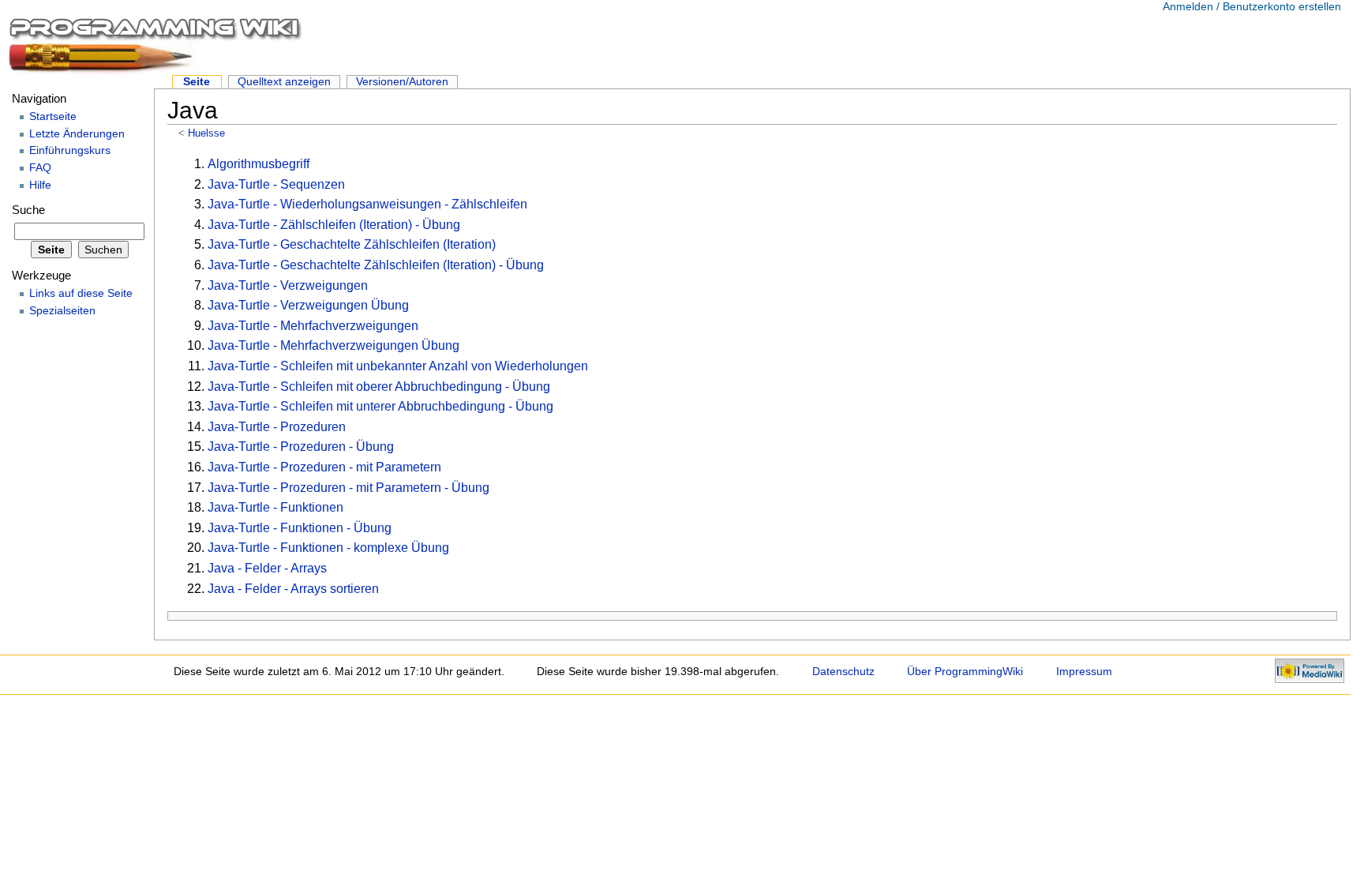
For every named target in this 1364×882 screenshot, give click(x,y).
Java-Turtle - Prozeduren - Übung (301, 446)
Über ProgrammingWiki (965, 671)
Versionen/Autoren (402, 82)
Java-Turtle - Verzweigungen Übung (308, 305)
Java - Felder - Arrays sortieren (293, 588)
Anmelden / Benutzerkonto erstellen (1252, 6)
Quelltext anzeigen (284, 82)
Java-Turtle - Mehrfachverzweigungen (313, 325)
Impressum (1084, 671)
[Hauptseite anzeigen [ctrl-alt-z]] (154, 43)
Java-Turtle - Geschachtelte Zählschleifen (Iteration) (352, 244)
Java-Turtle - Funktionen (275, 507)
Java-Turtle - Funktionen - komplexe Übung (328, 547)
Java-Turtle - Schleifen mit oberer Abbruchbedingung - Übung (379, 386)
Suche (28, 210)
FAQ (40, 167)
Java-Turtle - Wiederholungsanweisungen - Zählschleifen (367, 204)
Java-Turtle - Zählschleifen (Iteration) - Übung (334, 224)
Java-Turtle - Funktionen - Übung (300, 528)
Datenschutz (843, 671)
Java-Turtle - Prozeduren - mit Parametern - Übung (348, 487)
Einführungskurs (70, 150)
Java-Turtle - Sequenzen (276, 184)
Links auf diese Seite (81, 293)
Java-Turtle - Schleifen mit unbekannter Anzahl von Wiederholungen (398, 366)
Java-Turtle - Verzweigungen (288, 285)
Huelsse (206, 133)
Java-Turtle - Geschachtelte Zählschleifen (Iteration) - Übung (376, 265)
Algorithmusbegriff (258, 164)
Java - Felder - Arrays (267, 568)
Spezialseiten (62, 310)
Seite (196, 82)
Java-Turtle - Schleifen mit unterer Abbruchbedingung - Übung (380, 406)
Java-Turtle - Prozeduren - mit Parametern (324, 467)
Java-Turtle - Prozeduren (277, 426)
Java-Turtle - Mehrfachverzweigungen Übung (333, 345)
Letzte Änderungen (77, 133)
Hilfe (40, 184)
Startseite (53, 116)
